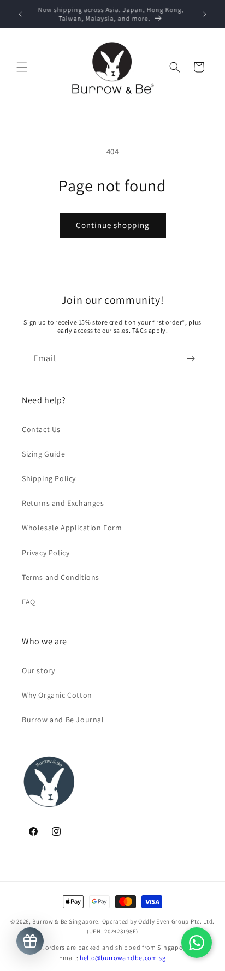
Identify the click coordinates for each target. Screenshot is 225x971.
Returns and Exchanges (63, 503)
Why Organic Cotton (57, 695)
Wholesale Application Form (72, 527)
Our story (38, 670)
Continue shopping (113, 225)
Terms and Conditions (60, 577)
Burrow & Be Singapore (65, 921)
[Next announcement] (205, 14)
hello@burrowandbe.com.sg (123, 958)
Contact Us (41, 429)
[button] (22, 67)
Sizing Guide (43, 454)
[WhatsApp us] (196, 942)
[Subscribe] (191, 358)
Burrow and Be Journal (63, 719)
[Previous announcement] (20, 14)
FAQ (28, 602)
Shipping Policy (49, 478)
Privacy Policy (45, 553)
